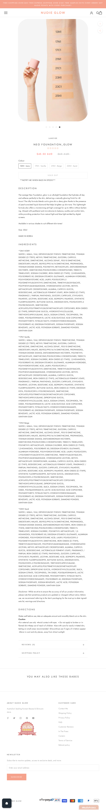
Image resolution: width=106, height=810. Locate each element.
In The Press (63, 731)
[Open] (6, 803)
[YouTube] (33, 718)
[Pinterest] (27, 718)
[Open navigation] (5, 13)
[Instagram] (21, 718)
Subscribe (16, 777)
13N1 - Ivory (25, 166)
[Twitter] (14, 718)
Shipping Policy (31, 653)
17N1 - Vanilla (40, 166)
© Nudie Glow (14, 801)
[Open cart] (100, 12)
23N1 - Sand (72, 166)
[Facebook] (8, 718)
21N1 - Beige (56, 166)
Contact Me (63, 708)
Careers (62, 735)
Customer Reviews (66, 726)
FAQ (60, 722)
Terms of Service (65, 740)
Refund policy (64, 745)
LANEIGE (53, 138)
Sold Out (53, 175)
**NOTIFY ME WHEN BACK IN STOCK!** (37, 180)
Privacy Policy (64, 717)
